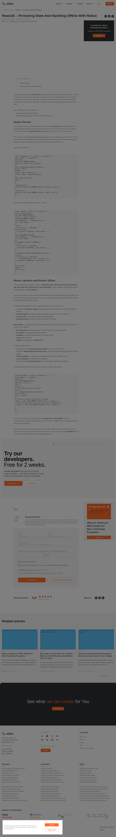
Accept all (51, 824)
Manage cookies (52, 829)
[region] (32, 827)
